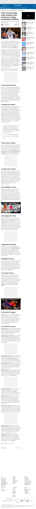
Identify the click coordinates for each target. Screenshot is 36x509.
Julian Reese (15, 392)
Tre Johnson (5, 273)
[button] (2, 5)
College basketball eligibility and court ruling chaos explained (31, 28)
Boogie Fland (5, 244)
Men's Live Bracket (13, 10)
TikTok (14, 490)
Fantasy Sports (3, 479)
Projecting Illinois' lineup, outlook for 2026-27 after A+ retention (31, 38)
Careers (14, 479)
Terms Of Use (26, 478)
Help (2, 489)
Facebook (14, 492)
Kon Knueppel (5, 216)
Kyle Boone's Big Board (5, 101)
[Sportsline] (11, 500)
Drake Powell (18, 360)
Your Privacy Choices (27, 482)
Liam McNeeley (6, 187)
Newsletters (26, 490)
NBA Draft (16, 47)
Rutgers (4, 50)
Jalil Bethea (5, 259)
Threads (14, 495)
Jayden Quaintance (4, 335)
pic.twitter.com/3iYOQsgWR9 (12, 134)
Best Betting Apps (4, 482)
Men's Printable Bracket (20, 10)
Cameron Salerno (6, 24)
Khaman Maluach (9, 53)
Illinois (6, 370)
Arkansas (13, 244)
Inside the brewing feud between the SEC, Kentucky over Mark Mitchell (30, 33)
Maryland (8, 388)
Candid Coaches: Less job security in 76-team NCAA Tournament (31, 43)
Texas (12, 273)
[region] (28, 15)
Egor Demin (3, 328)
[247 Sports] (5, 500)
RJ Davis (13, 358)
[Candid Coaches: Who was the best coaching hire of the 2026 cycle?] (24, 54)
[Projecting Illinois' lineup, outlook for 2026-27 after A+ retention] (24, 39)
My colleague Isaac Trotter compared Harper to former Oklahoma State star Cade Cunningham (10, 151)
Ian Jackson (3, 355)
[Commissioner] (22, 500)
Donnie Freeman (4, 362)
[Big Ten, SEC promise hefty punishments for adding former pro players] (24, 64)
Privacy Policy (26, 479)
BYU (7, 328)
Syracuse (9, 362)
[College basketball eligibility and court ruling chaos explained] (24, 29)
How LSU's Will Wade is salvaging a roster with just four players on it (31, 58)
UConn (14, 187)
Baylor (14, 59)
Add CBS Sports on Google (16, 24)
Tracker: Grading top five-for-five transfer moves (31, 47)
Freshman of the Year (8, 97)
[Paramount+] (17, 500)
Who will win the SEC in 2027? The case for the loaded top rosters (30, 68)
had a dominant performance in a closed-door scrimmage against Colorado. (9, 284)
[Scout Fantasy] (32, 500)
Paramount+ (15, 482)
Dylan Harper (17, 56)
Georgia (7, 425)
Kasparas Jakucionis (13, 375)
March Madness (3, 484)
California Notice (27, 484)
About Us (14, 478)
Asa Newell (3, 425)
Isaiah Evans (5, 221)
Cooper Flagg (13, 46)
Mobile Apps (3, 485)
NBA (15, 65)
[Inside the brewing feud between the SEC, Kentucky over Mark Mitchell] (24, 34)
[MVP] (27, 500)
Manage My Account (27, 489)
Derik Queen (3, 388)
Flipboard (14, 496)
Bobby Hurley (4, 342)
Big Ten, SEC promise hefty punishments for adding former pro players (31, 63)
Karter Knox (3, 395)
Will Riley (3, 370)
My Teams (26, 491)
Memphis (13, 247)
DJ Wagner (11, 252)
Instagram (14, 491)
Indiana (16, 198)
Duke (5, 46)
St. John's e (15, 106)
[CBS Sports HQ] (16, 498)
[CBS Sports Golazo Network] (25, 498)
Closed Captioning (27, 483)
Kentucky (18, 247)
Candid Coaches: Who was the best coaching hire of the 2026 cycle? (31, 53)
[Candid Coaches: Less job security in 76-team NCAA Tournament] (24, 44)
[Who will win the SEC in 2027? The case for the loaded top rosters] (24, 69)
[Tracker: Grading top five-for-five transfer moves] (24, 49)
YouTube (14, 489)
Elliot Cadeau (8, 358)
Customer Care (3, 490)
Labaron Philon (4, 434)
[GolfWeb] (18, 502)
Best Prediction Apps (4, 483)
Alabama (13, 312)
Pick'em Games (3, 478)
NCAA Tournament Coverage (5, 10)
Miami (12, 259)
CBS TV (14, 483)
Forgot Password (27, 492)
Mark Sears (13, 440)
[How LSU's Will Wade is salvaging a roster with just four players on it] (24, 59)
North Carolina (8, 355)
